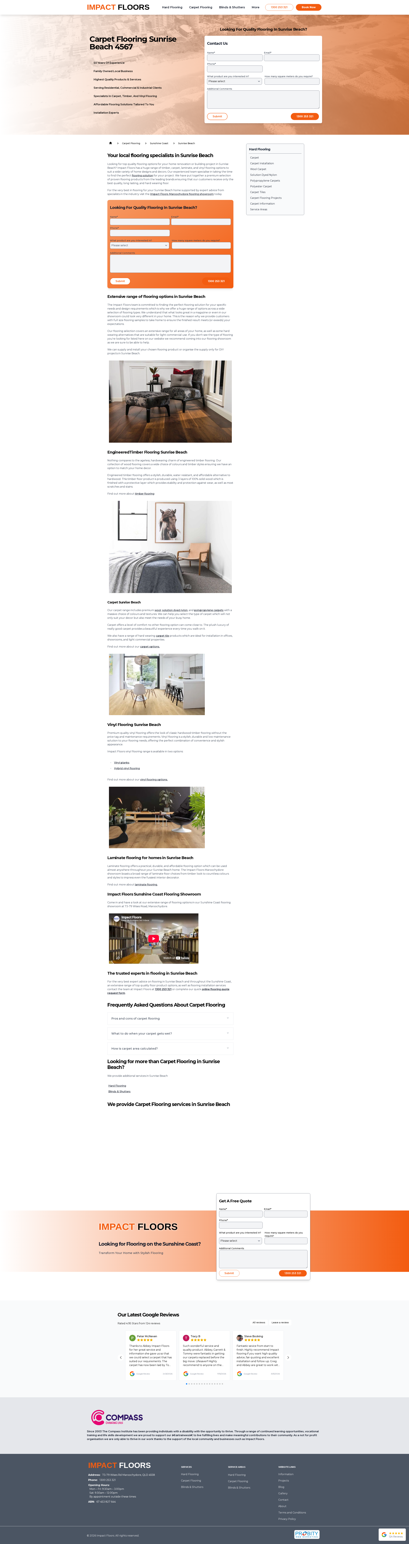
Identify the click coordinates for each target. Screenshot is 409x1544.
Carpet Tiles (257, 192)
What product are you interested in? (228, 76)
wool (158, 610)
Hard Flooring (117, 1085)
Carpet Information (262, 203)
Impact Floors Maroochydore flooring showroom (182, 194)
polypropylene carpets (209, 610)
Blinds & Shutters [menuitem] (232, 7)
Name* (211, 52)
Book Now (309, 7)
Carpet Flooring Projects (266, 197)
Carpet (254, 157)
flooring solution (142, 175)
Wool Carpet (258, 169)
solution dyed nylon (175, 610)
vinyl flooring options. (154, 779)
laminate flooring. (146, 884)
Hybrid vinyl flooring (127, 768)
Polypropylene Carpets (265, 180)
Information (285, 1474)
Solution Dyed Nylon (263, 174)
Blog (281, 1487)
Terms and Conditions (292, 1512)
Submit (217, 116)
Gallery (283, 1493)
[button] (170, 1019)
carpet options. (150, 646)
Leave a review (280, 1322)
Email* (267, 52)
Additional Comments (219, 88)
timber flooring (144, 493)
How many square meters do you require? (289, 76)
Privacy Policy (287, 1519)
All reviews (259, 1322)
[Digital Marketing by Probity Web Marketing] (307, 1534)
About (282, 1506)
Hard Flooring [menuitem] (172, 7)
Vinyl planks (121, 762)
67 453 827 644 (106, 1501)
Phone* (211, 63)
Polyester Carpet (261, 186)
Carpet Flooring (191, 1480)
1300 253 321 (279, 7)
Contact (283, 1499)
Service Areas (258, 209)
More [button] (255, 7)
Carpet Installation (262, 163)
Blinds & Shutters (119, 1091)
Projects (283, 1480)
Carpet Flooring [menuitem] (200, 7)
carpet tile (162, 635)
